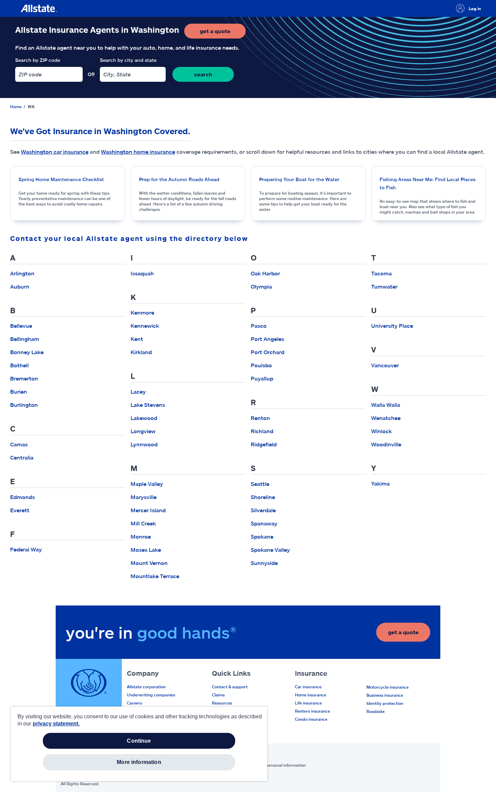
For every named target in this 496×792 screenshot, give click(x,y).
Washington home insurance (138, 151)
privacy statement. (56, 723)
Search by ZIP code (37, 60)
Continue (139, 741)
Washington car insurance (54, 151)
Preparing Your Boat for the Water (299, 179)
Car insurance (308, 686)
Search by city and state (128, 60)
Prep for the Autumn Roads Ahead (179, 179)
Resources (222, 702)
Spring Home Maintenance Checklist (61, 179)
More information (139, 762)
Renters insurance (312, 711)
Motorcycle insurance (387, 687)
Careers (134, 702)
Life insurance (308, 702)
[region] (139, 744)
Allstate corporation (146, 686)
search (203, 74)
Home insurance (310, 694)
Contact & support (230, 686)
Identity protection (384, 703)
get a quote (223, 33)
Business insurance (384, 695)
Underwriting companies (151, 694)
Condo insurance (311, 719)
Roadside (375, 711)
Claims (218, 694)
